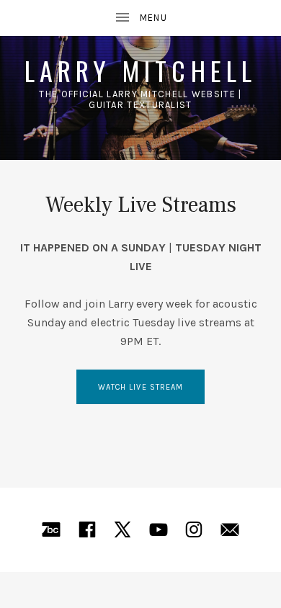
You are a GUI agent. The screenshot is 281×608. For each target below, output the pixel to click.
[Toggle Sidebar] (140, 18)
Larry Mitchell (140, 70)
